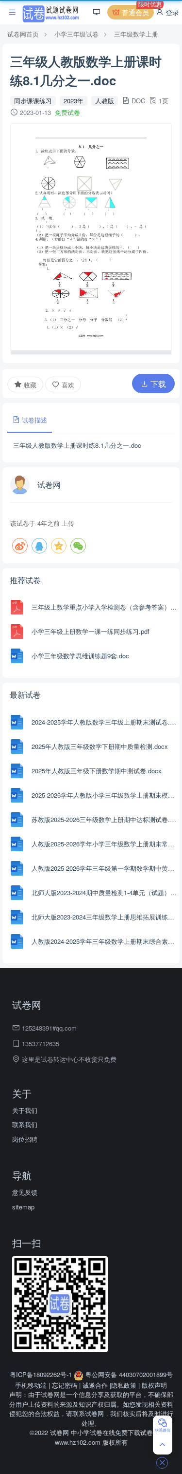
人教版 (104, 100)
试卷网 (49, 484)
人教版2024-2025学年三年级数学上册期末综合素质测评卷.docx (104, 941)
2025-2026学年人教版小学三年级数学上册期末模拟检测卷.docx (104, 795)
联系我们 (24, 1124)
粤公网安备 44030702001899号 (128, 1374)
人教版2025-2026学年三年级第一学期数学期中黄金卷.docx (104, 868)
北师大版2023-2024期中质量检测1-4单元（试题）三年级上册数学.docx (104, 892)
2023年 (73, 100)
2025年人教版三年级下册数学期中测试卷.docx (97, 770)
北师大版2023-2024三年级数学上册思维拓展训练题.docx (104, 916)
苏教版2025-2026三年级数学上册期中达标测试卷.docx (104, 819)
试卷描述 (33, 419)
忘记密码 (64, 1385)
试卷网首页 (23, 33)
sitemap (23, 1206)
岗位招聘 (24, 1139)
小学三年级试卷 (76, 33)
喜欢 (67, 384)
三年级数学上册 (136, 33)
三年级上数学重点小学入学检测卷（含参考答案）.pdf (104, 607)
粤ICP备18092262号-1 (42, 1374)
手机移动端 (31, 1385)
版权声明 (154, 1385)
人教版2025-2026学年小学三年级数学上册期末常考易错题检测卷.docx (104, 843)
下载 (157, 383)
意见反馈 (24, 1192)
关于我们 (24, 1110)
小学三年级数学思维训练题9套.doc (80, 655)
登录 (171, 12)
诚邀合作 (95, 1385)
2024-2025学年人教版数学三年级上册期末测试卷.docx (104, 722)
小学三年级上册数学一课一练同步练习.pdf (90, 631)
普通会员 (137, 11)
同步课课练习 (33, 100)
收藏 (29, 384)
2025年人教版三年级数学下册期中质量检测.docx (100, 746)
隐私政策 (123, 1385)
